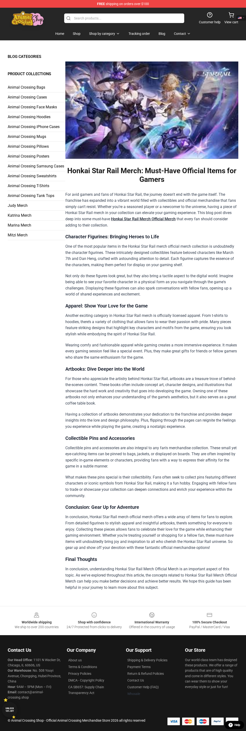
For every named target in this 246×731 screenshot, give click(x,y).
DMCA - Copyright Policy (86, 680)
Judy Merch (18, 205)
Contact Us (135, 680)
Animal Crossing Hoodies (29, 117)
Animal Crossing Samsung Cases (36, 166)
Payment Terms (139, 667)
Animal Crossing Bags (26, 87)
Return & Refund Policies (145, 674)
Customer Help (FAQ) (143, 687)
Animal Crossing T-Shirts (28, 186)
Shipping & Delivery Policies (147, 660)
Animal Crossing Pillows (28, 146)
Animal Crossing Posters (28, 156)
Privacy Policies (79, 674)
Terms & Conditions (82, 667)
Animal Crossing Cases (27, 97)
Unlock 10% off (10, 709)
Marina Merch (19, 225)
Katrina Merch (19, 215)
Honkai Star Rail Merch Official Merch (143, 219)
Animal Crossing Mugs (27, 136)
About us (75, 660)
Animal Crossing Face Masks (32, 107)
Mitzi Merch (18, 235)
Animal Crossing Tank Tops (31, 195)
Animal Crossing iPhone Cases (34, 126)
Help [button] (237, 725)
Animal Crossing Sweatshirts (32, 176)
